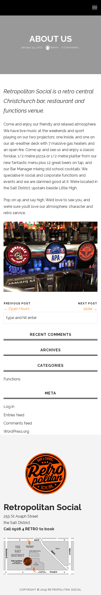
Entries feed (14, 415)
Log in (9, 406)
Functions (12, 379)
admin (54, 47)
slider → (90, 309)
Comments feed (18, 423)
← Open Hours (16, 309)
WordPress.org (16, 431)
